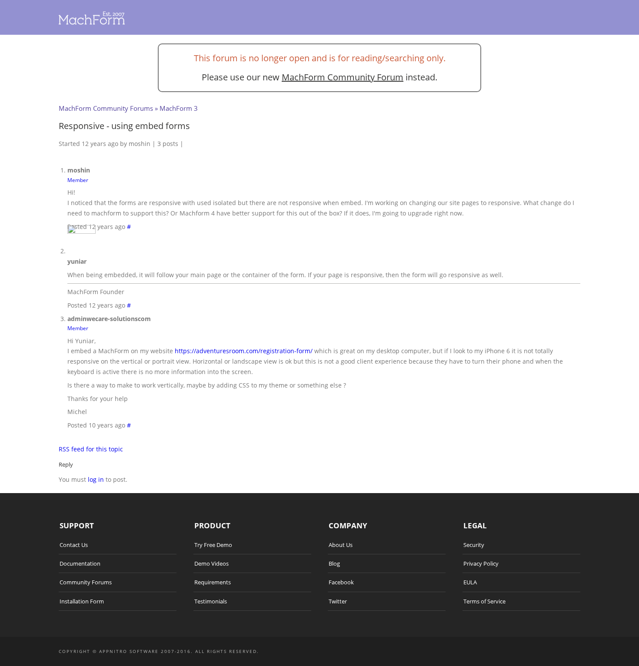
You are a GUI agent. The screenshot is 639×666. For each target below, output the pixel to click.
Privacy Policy (481, 563)
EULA (470, 582)
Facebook (341, 582)
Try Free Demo (213, 545)
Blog (334, 563)
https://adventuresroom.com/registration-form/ (244, 351)
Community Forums (86, 582)
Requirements (212, 582)
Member (77, 179)
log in (96, 479)
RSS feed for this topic (91, 449)
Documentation (80, 563)
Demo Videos (211, 563)
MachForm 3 (179, 108)
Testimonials (210, 601)
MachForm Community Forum (342, 77)
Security (473, 545)
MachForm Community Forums (106, 108)
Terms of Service (484, 601)
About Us (341, 545)
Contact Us (74, 545)
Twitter (338, 601)
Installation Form (82, 601)
